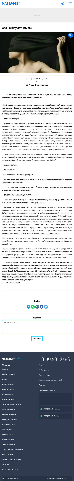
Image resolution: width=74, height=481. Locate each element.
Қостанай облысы (8, 424)
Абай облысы (7, 429)
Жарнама (42, 365)
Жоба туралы (44, 370)
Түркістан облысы (8, 409)
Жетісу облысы (7, 434)
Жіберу (37, 339)
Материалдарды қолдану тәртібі (50, 380)
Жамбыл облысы (8, 439)
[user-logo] (62, 4)
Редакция (42, 385)
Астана (4, 379)
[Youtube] (48, 359)
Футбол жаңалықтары (10, 469)
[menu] (70, 3)
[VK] (52, 359)
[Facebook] (56, 359)
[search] (67, 3)
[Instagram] (61, 359)
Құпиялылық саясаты (47, 390)
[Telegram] (65, 359)
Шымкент (5, 464)
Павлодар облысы (8, 444)
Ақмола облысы (8, 399)
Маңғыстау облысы (9, 374)
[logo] (11, 3)
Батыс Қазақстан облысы (11, 404)
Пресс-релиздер (44, 375)
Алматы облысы (8, 389)
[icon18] (19, 359)
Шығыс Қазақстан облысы (11, 459)
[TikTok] (43, 359)
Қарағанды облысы (9, 414)
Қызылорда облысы (9, 419)
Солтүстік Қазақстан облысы (12, 449)
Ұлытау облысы (7, 454)
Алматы (5, 369)
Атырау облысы (7, 384)
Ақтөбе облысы (7, 394)
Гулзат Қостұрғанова (38, 85)
